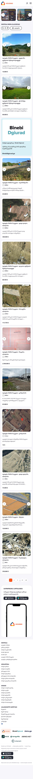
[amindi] (26, 736)
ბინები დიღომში (5, 692)
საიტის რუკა (28, 746)
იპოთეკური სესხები (6, 750)
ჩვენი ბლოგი (4, 711)
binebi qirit (4, 654)
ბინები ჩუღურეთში (6, 700)
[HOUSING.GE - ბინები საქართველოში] (6, 731)
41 (22, 580)
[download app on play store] (22, 598)
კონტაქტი (4, 721)
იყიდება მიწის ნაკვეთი (7, 657)
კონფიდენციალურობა (17, 746)
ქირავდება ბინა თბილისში (8, 676)
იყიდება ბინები (5, 645)
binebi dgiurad (5, 652)
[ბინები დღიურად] (16, 130)
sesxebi (25, 748)
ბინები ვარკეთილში (6, 697)
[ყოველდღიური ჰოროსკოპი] (28, 731)
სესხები (21, 748)
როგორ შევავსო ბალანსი (8, 714)
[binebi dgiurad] (17, 731)
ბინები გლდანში (5, 695)
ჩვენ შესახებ (4, 719)
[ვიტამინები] (15, 736)
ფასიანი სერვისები (6, 716)
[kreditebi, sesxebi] (16, 741)
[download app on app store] (10, 598)
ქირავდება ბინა (5, 671)
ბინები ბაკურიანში (6, 650)
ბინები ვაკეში (5, 690)
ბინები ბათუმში (5, 669)
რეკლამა (3, 709)
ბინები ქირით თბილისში (8, 678)
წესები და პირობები (6, 746)
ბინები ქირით (5, 666)
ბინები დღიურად (5, 673)
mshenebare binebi (14, 748)
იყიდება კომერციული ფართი (9, 659)
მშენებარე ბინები (5, 748)
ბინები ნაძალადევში (7, 702)
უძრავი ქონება (5, 647)
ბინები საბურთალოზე (7, 688)
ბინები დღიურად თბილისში (8, 681)
